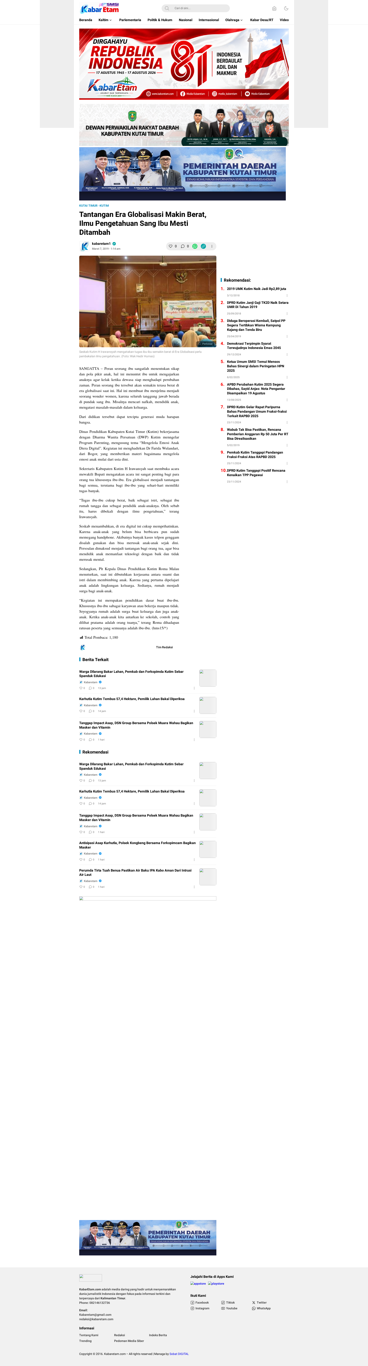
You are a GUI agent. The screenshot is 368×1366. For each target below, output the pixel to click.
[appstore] (198, 1285)
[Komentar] (182, 246)
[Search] (167, 8)
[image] (207, 678)
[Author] (84, 246)
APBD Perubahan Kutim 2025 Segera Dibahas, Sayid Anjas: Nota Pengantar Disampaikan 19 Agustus (256, 389)
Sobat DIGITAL (179, 1354)
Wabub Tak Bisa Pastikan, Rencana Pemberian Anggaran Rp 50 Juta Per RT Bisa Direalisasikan (257, 434)
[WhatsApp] (194, 246)
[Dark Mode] (286, 8)
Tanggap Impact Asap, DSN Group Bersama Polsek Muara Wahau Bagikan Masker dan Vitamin (136, 725)
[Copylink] (203, 246)
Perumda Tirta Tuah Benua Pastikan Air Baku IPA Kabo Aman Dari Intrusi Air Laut (135, 872)
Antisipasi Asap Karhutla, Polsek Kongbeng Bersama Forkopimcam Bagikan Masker (137, 845)
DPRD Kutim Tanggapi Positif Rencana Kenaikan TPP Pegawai (256, 472)
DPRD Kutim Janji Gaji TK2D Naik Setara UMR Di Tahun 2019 (258, 305)
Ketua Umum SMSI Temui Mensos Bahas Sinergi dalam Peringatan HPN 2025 (255, 366)
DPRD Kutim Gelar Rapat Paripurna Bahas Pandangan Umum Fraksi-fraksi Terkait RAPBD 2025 (257, 411)
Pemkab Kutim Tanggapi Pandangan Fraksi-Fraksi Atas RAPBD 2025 (255, 454)
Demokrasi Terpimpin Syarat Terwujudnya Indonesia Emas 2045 (254, 346)
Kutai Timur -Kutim (94, 205)
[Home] (274, 8)
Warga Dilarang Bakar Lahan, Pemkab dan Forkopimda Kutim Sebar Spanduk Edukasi (131, 674)
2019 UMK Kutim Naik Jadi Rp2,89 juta (256, 289)
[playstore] (216, 1285)
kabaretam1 (101, 243)
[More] (211, 246)
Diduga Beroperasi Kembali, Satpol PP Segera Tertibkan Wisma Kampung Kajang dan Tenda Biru (256, 325)
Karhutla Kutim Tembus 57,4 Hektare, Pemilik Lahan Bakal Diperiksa (132, 699)
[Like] (170, 246)
